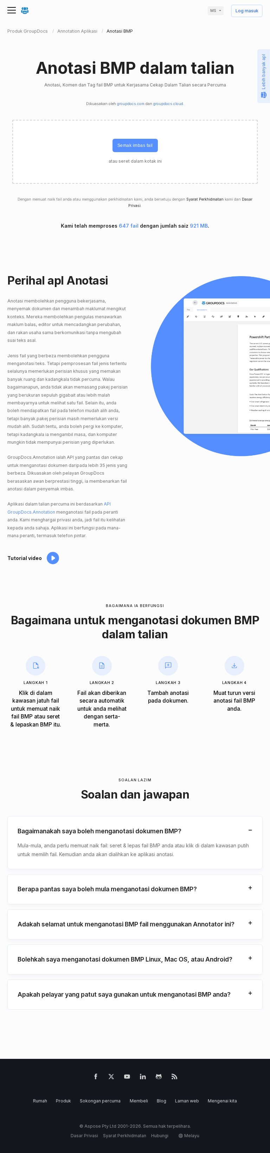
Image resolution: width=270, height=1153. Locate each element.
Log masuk (247, 11)
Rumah (40, 1100)
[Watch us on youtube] (127, 1077)
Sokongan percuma (100, 1100)
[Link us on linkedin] (143, 1077)
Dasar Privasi (84, 1135)
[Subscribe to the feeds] (175, 1077)
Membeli (139, 1100)
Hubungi (159, 1135)
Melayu (191, 1135)
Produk (63, 1100)
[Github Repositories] (159, 1077)
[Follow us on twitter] (111, 1077)
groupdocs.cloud (168, 104)
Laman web (187, 1100)
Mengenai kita (222, 1100)
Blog (161, 1100)
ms (213, 10)
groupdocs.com (130, 104)
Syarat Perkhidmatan (205, 199)
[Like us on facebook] (96, 1077)
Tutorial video (24, 558)
